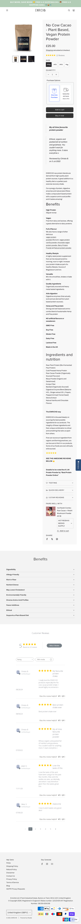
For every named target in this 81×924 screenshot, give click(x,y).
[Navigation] (7, 10)
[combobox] (25, 659)
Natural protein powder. (62, 248)
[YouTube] (52, 864)
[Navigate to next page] (56, 829)
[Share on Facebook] (47, 539)
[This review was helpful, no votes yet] (59, 696)
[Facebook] (42, 864)
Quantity (50, 70)
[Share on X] (52, 539)
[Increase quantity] (56, 74)
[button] (8, 37)
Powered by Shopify (26, 918)
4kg (66, 64)
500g (49, 64)
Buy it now (59, 116)
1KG (55, 64)
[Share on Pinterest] (57, 539)
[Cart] (73, 10)
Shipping (49, 50)
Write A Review (54, 646)
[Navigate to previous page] (25, 829)
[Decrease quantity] (48, 74)
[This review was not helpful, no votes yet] (63, 696)
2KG (61, 64)
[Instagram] (47, 864)
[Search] (69, 10)
